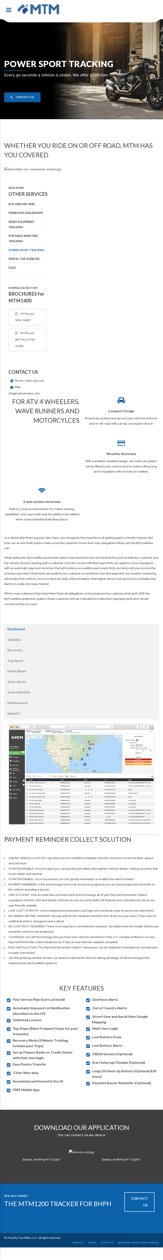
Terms (92, 1242)
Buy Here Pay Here (21, 204)
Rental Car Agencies (24, 259)
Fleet (12, 267)
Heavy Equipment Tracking (21, 224)
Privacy (78, 1242)
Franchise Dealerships (25, 213)
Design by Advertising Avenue (138, 1242)
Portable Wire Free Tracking (23, 238)
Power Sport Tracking (26, 250)
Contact (107, 1242)
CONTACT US (139, 1202)
